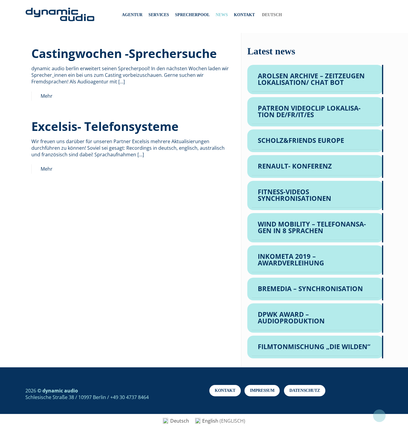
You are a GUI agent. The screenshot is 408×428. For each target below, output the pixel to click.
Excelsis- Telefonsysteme (105, 126)
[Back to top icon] (379, 415)
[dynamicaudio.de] (60, 15)
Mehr (47, 96)
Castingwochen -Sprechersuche (124, 53)
